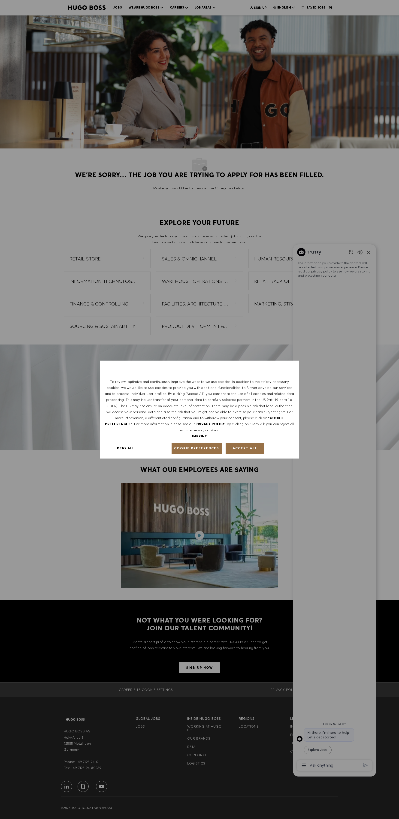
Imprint (199, 436)
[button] (197, 448)
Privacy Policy (210, 424)
